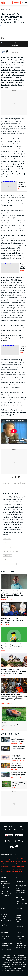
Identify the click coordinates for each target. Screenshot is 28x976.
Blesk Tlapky (15, 859)
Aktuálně (3, 877)
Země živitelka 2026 (20, 947)
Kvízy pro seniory (5, 891)
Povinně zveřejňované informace (17, 972)
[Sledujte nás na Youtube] (19, 841)
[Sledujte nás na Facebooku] (12, 841)
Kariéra (21, 829)
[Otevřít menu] (25, 2)
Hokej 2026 (18, 917)
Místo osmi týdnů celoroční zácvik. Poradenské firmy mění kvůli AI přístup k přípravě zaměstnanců (18, 739)
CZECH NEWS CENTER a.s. (20, 955)
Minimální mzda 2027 (21, 945)
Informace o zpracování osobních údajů (11, 966)
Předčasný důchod (20, 936)
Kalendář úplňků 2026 (6, 893)
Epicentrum (4, 881)
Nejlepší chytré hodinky (6, 943)
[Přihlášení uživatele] (22, 2)
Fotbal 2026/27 (19, 915)
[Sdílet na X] (12, 477)
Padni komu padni (5, 922)
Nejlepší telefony (5, 938)
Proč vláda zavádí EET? (6, 920)
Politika (3, 908)
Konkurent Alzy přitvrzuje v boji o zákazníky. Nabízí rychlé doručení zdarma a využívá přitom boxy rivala (18, 748)
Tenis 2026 (18, 919)
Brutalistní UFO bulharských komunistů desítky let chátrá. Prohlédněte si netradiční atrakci (23, 348)
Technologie (4, 932)
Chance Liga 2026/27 (8, 871)
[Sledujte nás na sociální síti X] (9, 841)
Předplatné (8, 829)
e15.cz (2, 9)
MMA (17, 913)
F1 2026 (17, 921)
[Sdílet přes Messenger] (15, 477)
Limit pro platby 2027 (21, 941)
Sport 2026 (19, 908)
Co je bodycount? (5, 895)
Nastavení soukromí (8, 968)
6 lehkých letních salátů (21, 903)
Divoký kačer (4, 927)
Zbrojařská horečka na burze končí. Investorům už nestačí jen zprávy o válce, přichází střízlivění (18, 757)
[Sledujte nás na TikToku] (22, 841)
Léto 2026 (18, 877)
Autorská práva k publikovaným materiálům (13, 962)
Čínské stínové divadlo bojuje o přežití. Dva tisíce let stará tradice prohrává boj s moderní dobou (23, 266)
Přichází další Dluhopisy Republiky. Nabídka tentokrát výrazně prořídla (12, 620)
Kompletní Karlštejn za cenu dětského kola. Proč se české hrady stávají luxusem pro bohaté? (14, 671)
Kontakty (5, 826)
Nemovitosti (9, 864)
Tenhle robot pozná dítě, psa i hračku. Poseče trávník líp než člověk (12, 725)
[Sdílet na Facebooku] (9, 477)
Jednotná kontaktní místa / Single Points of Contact (13, 970)
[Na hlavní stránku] (3, 2)
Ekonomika (19, 932)
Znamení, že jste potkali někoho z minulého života (21, 887)
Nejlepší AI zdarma (5, 941)
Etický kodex (6, 972)
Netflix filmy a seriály (6, 949)
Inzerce (20, 826)
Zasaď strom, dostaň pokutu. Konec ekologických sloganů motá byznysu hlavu (13, 646)
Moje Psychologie (6, 859)
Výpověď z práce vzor (6, 925)
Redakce (13, 826)
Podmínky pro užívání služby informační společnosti (14, 964)
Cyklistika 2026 (19, 926)
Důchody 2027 (19, 943)
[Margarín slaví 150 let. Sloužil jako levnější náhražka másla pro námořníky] (9, 186)
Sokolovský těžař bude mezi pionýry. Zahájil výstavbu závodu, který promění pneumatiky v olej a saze (18, 774)
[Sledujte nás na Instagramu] (15, 841)
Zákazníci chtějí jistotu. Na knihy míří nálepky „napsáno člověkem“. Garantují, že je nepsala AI (18, 765)
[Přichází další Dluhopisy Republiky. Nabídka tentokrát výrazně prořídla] (14, 609)
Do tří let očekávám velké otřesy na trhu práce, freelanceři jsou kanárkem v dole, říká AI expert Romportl (13, 594)
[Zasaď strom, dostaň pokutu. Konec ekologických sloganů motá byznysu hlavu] (14, 634)
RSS (15, 829)
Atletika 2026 (19, 924)
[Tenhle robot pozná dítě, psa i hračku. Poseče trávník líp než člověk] (14, 714)
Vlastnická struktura (18, 968)
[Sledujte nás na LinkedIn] (5, 841)
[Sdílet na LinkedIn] (19, 477)
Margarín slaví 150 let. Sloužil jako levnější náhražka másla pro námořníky (22, 184)
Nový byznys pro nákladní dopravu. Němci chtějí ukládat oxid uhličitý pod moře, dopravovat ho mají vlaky (14, 698)
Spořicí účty (18, 938)
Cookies (23, 966)
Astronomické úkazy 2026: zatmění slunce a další (21, 892)
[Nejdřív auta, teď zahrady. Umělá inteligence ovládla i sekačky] (6, 784)
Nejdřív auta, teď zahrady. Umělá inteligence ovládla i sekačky (19, 784)
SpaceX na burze (5, 936)
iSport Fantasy (10, 861)
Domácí (8, 9)
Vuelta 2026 (18, 871)
